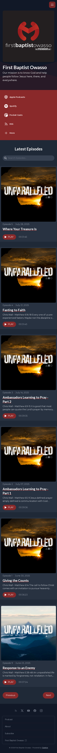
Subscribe (9, 733)
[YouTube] (28, 710)
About (8, 726)
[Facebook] (35, 710)
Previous (10, 695)
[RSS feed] (15, 710)
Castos (45, 748)
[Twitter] (22, 710)
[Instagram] (41, 710)
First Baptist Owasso (14, 740)
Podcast (9, 719)
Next (48, 695)
